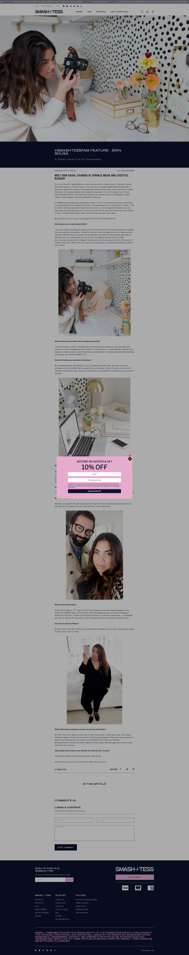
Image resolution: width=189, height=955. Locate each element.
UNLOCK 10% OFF (94, 491)
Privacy (73, 487)
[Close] (130, 459)
